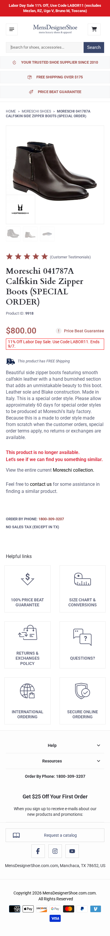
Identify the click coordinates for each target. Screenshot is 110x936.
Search (94, 47)
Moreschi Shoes (36, 111)
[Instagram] (55, 851)
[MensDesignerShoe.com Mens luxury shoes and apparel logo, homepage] (55, 29)
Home (11, 111)
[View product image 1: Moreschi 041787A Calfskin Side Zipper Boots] (13, 234)
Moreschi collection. (73, 470)
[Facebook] (38, 851)
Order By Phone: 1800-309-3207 (55, 776)
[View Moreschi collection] (20, 209)
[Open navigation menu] (12, 29)
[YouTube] (72, 851)
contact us (41, 484)
